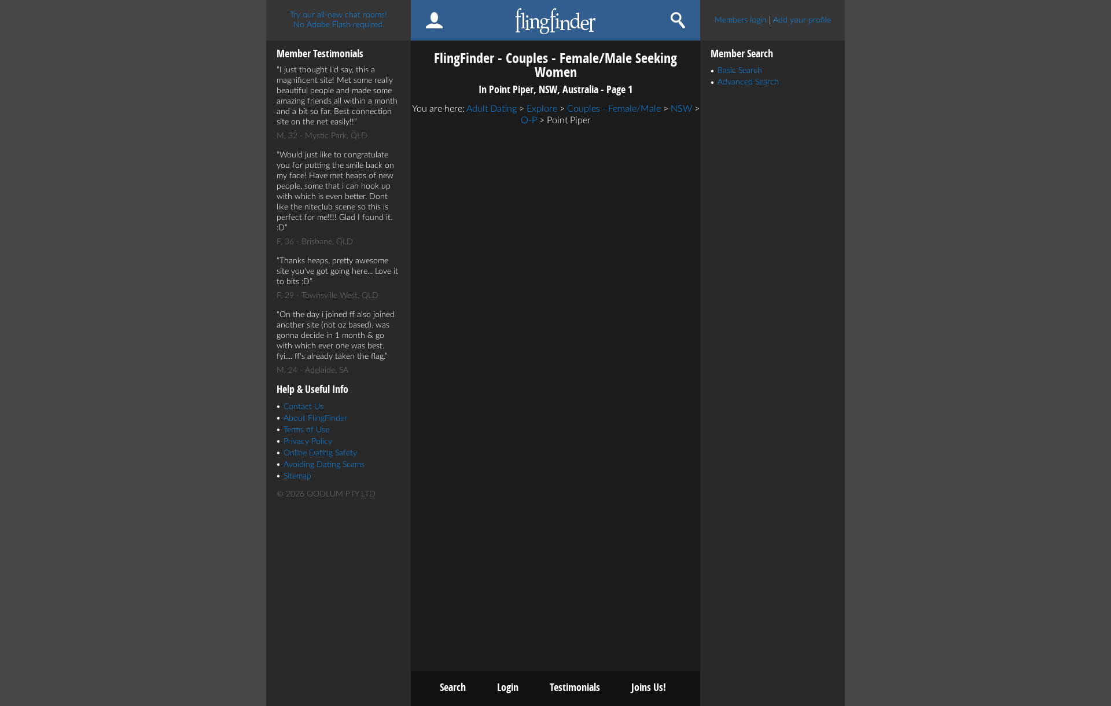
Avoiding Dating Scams (324, 465)
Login (507, 687)
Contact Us (303, 407)
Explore (542, 108)
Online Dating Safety (320, 453)
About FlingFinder (315, 418)
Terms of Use (306, 430)
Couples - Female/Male (614, 108)
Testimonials (575, 687)
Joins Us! (648, 687)
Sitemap (297, 476)
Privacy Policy (308, 441)
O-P (529, 120)
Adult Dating (491, 108)
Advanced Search (748, 82)
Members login (741, 20)
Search (453, 687)
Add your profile (802, 20)
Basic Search (740, 71)
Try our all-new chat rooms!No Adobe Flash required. (338, 20)
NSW (681, 108)
